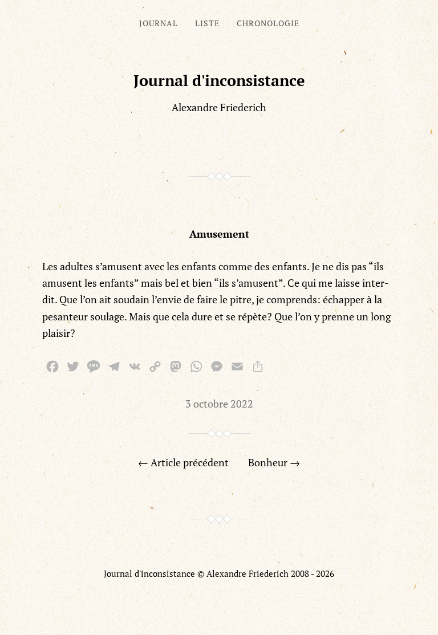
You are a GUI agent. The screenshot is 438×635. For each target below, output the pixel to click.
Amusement (219, 234)
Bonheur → (274, 462)
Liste (207, 23)
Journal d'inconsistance (219, 80)
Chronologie (268, 23)
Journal (158, 23)
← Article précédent (183, 462)
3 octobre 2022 (219, 403)
